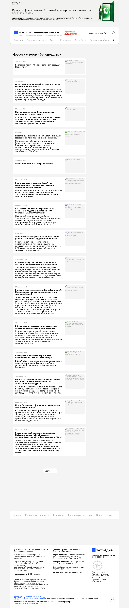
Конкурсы (65, 40)
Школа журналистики (80, 515)
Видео (52, 40)
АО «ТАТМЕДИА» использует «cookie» (30, 598)
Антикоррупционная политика (27, 596)
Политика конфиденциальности (28, 603)
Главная (18, 40)
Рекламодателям (36, 40)
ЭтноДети (80, 40)
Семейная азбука (99, 40)
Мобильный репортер (37, 515)
